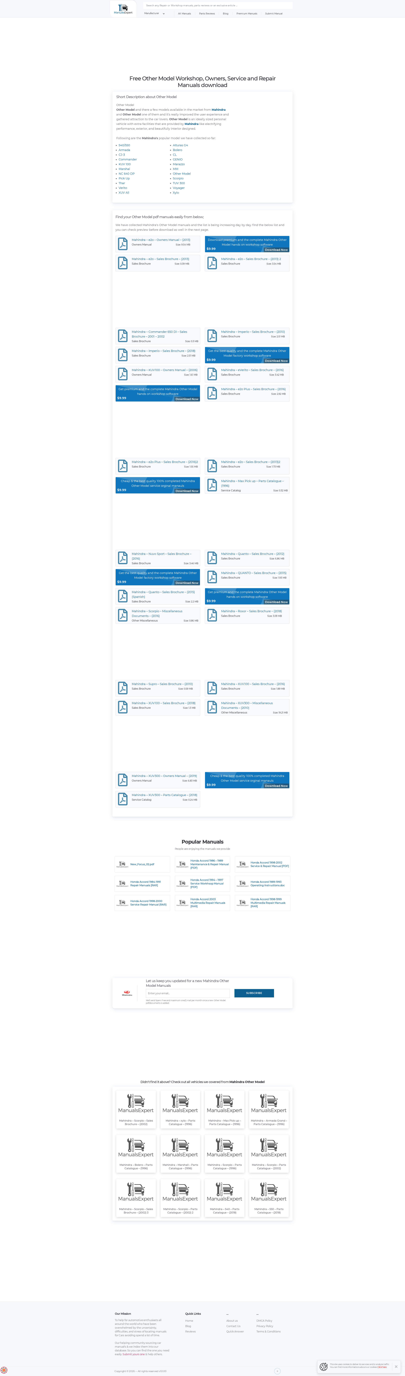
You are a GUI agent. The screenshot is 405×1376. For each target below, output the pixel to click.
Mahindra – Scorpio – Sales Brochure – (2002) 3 (136, 1211)
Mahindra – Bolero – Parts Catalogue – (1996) (136, 1166)
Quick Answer (235, 1331)
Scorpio (178, 178)
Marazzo (179, 164)
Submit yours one (134, 1354)
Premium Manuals (247, 13)
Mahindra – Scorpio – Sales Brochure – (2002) (136, 1122)
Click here (382, 1367)
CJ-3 (122, 155)
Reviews (190, 1331)
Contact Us (233, 1326)
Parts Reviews (207, 13)
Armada (124, 150)
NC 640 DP (127, 173)
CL (175, 155)
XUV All (124, 192)
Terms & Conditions (268, 1331)
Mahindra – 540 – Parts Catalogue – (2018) (224, 1211)
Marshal (124, 169)
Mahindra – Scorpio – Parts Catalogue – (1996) (225, 1166)
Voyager (179, 188)
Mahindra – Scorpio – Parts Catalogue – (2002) (269, 1166)
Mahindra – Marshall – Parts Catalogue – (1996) (180, 1166)
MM (175, 169)
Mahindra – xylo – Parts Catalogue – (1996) (180, 1122)
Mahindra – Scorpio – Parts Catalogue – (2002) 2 (180, 1211)
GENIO (178, 159)
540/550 (124, 145)
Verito (123, 188)
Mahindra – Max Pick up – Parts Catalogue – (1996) (224, 1122)
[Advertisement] (202, 46)
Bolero (177, 150)
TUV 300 (179, 183)
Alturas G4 (180, 145)
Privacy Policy (264, 1326)
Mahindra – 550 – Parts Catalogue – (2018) (269, 1211)
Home (189, 1320)
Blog (225, 13)
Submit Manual (274, 13)
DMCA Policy (264, 1320)
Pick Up (124, 178)
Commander (128, 159)
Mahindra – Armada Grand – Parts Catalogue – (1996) (269, 1122)
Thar (122, 183)
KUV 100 (125, 164)
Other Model (182, 173)
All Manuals (184, 13)
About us (232, 1320)
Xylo (176, 192)
